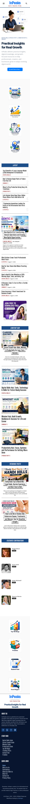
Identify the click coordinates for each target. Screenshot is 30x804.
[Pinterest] (11, 730)
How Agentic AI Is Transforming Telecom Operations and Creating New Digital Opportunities (14, 235)
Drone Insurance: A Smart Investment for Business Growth (13, 292)
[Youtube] (15, 730)
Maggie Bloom (16, 548)
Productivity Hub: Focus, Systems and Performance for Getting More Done (14, 450)
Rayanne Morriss (16, 596)
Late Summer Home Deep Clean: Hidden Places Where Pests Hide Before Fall (14, 196)
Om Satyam (16, 241)
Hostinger (20, 798)
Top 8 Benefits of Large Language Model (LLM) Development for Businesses (14, 172)
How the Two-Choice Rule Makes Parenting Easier (14, 267)
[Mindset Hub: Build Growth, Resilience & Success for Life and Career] (15, 405)
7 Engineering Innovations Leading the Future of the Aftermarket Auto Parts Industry (14, 205)
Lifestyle (5, 199)
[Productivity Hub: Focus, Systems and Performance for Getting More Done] (15, 437)
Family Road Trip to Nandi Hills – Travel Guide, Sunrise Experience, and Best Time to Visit (15, 484)
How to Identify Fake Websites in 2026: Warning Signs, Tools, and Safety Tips (13, 275)
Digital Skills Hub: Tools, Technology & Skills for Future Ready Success (15, 388)
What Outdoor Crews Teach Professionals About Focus (14, 259)
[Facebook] (3, 730)
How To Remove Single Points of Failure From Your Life (14, 180)
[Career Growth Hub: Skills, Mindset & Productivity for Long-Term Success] (15, 339)
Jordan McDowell (16, 580)
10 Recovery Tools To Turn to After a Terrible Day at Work (14, 284)
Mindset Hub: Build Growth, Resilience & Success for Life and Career (14, 419)
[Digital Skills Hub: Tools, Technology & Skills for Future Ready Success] (15, 377)
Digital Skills (6, 175)
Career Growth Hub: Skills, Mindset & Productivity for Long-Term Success (15, 350)
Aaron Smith (15, 564)
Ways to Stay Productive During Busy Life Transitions (15, 188)
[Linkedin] (7, 730)
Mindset (5, 183)
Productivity (6, 191)
